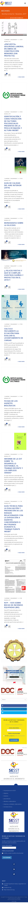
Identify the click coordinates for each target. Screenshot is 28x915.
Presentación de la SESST (10, 790)
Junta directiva (7, 798)
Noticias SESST (13, 266)
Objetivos (6, 793)
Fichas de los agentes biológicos (11, 403)
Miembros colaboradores (10, 801)
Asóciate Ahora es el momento (14, 777)
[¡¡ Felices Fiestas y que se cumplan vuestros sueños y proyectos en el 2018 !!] (14, 256)
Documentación (14, 39)
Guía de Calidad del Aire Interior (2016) (13, 185)
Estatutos (6, 796)
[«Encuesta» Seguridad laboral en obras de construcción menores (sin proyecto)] (14, 28)
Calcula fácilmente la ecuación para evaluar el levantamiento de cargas (13, 334)
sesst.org (7, 17)
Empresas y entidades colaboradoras (13, 804)
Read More (22, 151)
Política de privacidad (14, 733)
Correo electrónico (14, 728)
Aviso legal (14, 901)
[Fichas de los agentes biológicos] (14, 379)
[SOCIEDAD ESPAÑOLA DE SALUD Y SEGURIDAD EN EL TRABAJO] (6, 3)
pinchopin (7, 39)
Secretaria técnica (8, 806)
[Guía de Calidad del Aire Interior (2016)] (14, 165)
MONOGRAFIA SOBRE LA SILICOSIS (13, 224)
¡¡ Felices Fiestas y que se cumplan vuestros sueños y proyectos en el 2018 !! (13, 275)
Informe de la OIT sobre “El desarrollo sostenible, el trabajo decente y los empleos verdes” (13, 466)
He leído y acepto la (14, 735)
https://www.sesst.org (9, 889)
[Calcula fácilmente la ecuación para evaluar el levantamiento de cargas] (14, 307)
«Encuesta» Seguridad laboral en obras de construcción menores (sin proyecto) (14, 50)
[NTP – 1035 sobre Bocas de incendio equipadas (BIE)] (14, 576)
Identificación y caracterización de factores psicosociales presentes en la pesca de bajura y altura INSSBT (13, 123)
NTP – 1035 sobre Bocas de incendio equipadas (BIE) (13, 605)
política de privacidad (20, 735)
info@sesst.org (7, 887)
